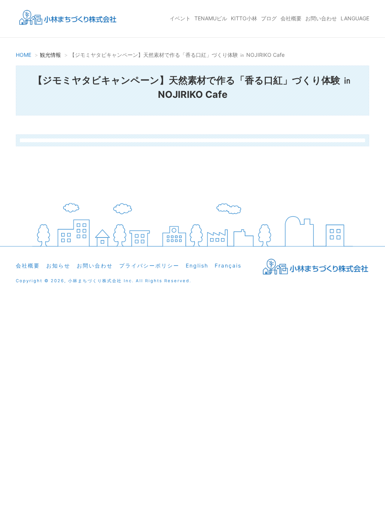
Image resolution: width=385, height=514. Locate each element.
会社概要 (291, 18)
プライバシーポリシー (149, 265)
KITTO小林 (244, 18)
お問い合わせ (321, 18)
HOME (23, 55)
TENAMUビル (210, 18)
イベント (180, 18)
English (197, 265)
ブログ (269, 18)
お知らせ (58, 265)
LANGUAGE (355, 18)
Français (228, 265)
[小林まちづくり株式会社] (66, 18)
